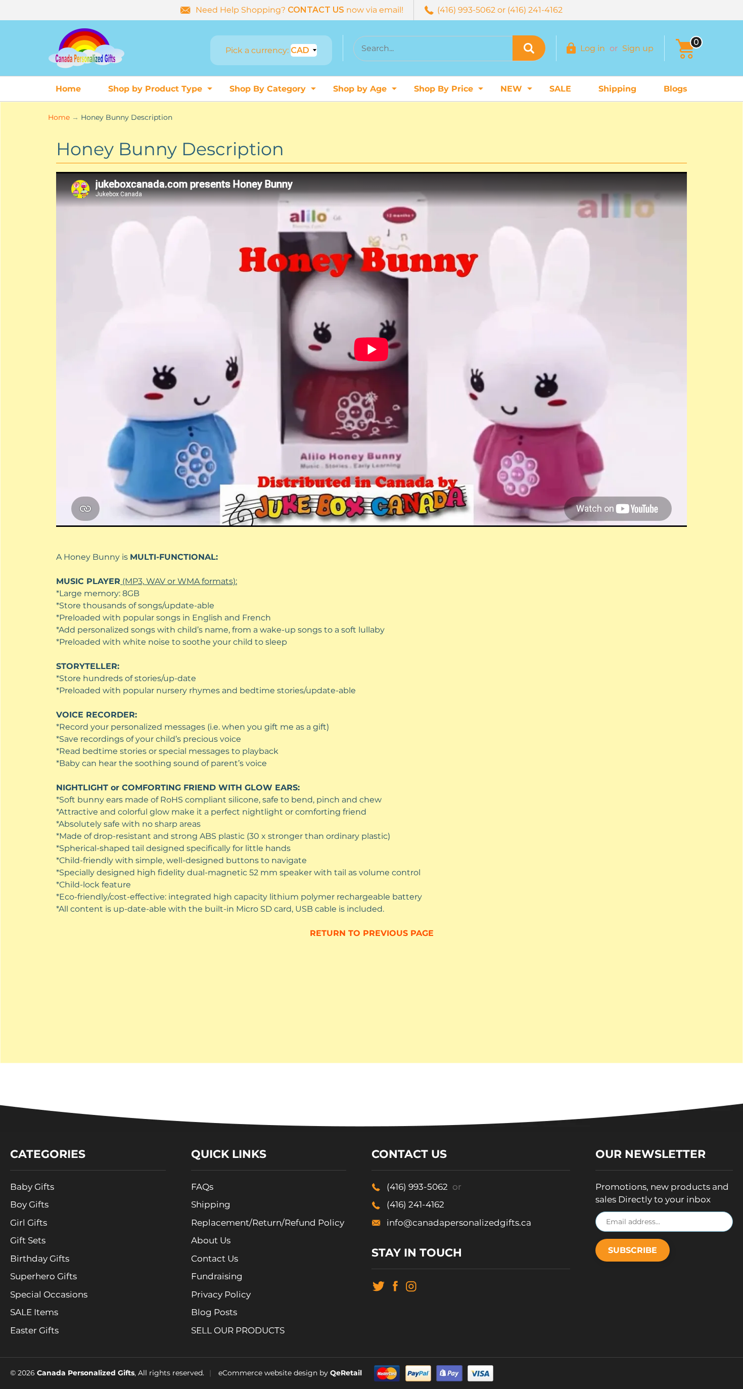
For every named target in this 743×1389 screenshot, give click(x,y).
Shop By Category (273, 92)
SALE (560, 89)
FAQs (202, 1187)
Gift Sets (27, 1240)
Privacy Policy (221, 1294)
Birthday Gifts (39, 1258)
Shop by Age (366, 92)
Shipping (617, 89)
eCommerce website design (267, 1372)
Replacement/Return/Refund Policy (267, 1223)
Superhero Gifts (43, 1276)
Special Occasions (48, 1294)
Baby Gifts (32, 1187)
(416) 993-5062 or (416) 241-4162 (500, 10)
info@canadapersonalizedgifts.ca (459, 1223)
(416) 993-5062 (424, 1187)
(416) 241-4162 (415, 1204)
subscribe (632, 1250)
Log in (592, 48)
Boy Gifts (29, 1204)
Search (529, 48)
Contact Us (214, 1258)
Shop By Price (450, 92)
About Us (210, 1240)
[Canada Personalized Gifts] (86, 48)
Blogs (675, 89)
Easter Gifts (34, 1330)
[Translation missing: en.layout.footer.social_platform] (378, 1285)
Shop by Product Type (161, 92)
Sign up (638, 48)
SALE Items (34, 1312)
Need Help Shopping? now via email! (299, 10)
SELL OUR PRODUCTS (238, 1330)
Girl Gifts (28, 1223)
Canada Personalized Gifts (85, 1372)
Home (68, 89)
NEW (517, 92)
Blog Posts (214, 1312)
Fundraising (217, 1276)
